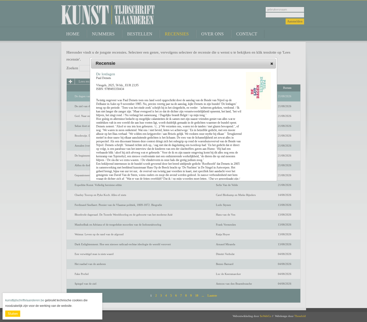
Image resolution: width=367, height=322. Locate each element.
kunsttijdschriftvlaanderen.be (24, 300)
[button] (271, 63)
